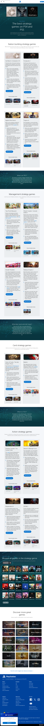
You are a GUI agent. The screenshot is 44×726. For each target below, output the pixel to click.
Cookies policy (36, 721)
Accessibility (31, 684)
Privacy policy (23, 721)
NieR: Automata (10, 367)
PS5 (16, 683)
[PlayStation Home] (20, 1)
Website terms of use (29, 721)
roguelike (36, 366)
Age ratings (17, 701)
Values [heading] (30, 681)
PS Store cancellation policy (20, 699)
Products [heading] (17, 681)
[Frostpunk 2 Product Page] (31, 56)
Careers (3, 684)
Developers (17, 703)
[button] (9, 91)
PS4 (16, 684)
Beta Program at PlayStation (33, 709)
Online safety (31, 686)
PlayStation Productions (6, 687)
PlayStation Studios (5, 686)
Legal (19, 721)
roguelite (15, 124)
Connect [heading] (30, 696)
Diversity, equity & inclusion (33, 687)
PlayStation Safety (5, 699)
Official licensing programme (20, 705)
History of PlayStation (5, 690)
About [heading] (3, 681)
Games (17, 690)
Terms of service (18, 698)
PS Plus (17, 687)
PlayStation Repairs (5, 702)
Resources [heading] (18, 696)
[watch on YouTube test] (10, 101)
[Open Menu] (1, 1)
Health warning (18, 702)
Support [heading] (4, 696)
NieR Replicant (16, 365)
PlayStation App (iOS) (32, 706)
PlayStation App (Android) (33, 707)
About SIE (3, 683)
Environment (31, 683)
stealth (8, 452)
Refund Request (4, 705)
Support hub (4, 698)
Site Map (40, 721)
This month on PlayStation (9, 679)
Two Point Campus (12, 216)
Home (3, 679)
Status (3, 701)
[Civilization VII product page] (12, 56)
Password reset (4, 703)
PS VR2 (17, 686)
